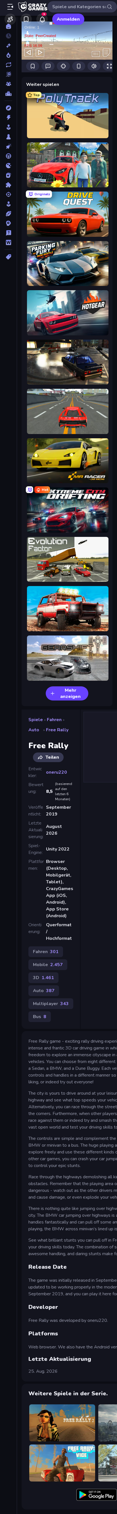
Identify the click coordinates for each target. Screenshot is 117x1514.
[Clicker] (8, 146)
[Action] (8, 117)
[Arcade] (8, 127)
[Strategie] (8, 223)
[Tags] (8, 257)
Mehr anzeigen (70, 693)
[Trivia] (8, 233)
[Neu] (8, 45)
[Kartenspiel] (8, 175)
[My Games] (26, 19)
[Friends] (10, 19)
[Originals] (8, 74)
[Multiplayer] (8, 84)
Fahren (54, 720)
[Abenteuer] (8, 108)
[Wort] (8, 242)
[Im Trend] (8, 55)
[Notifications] (42, 19)
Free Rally (57, 730)
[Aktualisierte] (8, 65)
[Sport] (8, 213)
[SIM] (8, 204)
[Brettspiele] (8, 137)
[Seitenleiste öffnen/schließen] (10, 7)
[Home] (8, 26)
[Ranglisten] (8, 93)
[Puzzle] (8, 185)
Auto (33, 730)
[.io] (8, 165)
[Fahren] (8, 156)
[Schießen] (8, 194)
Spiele (35, 720)
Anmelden (68, 19)
